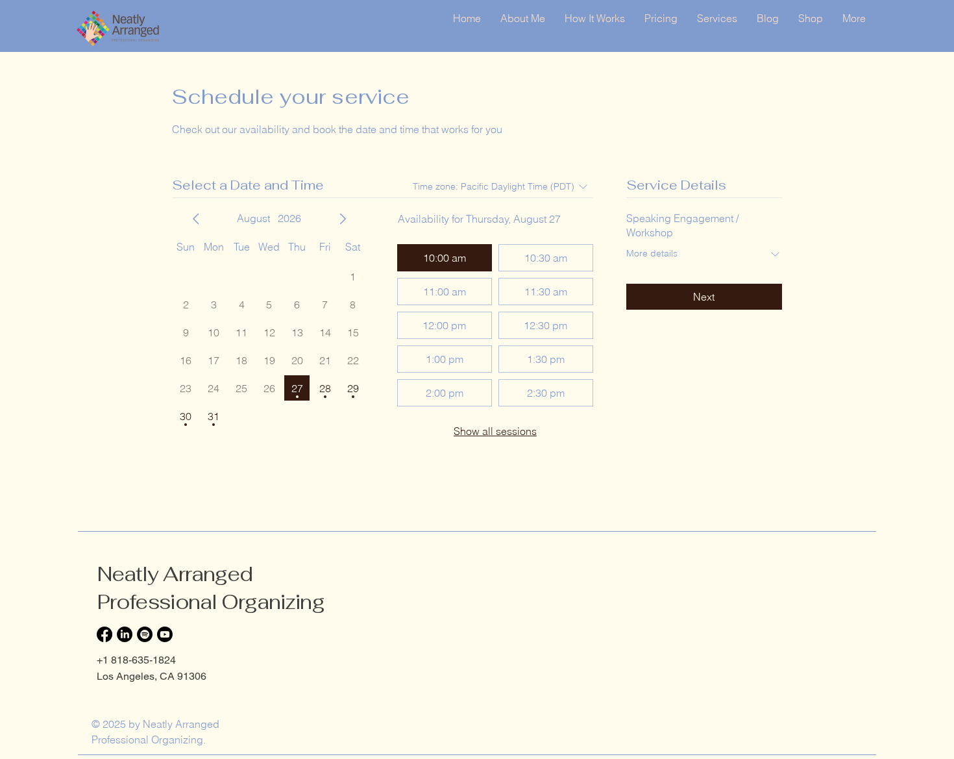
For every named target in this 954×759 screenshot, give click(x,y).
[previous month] (196, 219)
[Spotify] (145, 634)
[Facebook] (104, 634)
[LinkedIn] (124, 634)
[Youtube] (165, 634)
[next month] (342, 219)
